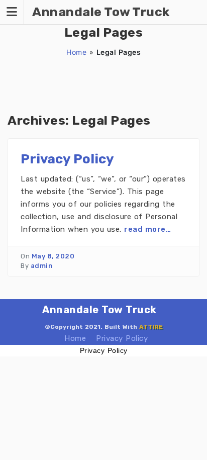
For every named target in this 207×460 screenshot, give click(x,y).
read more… (147, 229)
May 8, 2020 (53, 256)
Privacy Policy (67, 159)
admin (42, 265)
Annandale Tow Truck (99, 310)
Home (76, 52)
